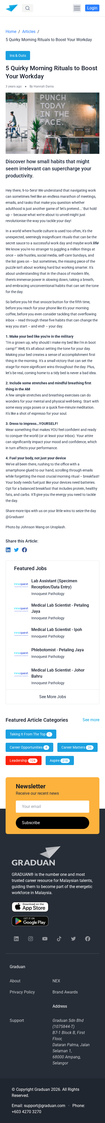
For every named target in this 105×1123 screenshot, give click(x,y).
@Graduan (14, 517)
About (15, 981)
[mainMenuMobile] (77, 8)
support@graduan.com (44, 1105)
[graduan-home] (12, 8)
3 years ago (14, 86)
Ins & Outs (18, 55)
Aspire (59, 760)
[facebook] (87, 938)
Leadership (22, 760)
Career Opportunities (28, 747)
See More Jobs (52, 696)
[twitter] (73, 938)
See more (91, 719)
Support (17, 1020)
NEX (56, 981)
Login (92, 8)
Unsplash (57, 527)
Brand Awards (65, 992)
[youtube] (44, 938)
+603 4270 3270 (26, 1111)
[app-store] (52, 907)
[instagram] (30, 938)
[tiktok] (59, 938)
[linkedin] (16, 938)
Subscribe (31, 822)
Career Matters (76, 747)
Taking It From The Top (30, 734)
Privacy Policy (22, 992)
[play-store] (52, 921)
